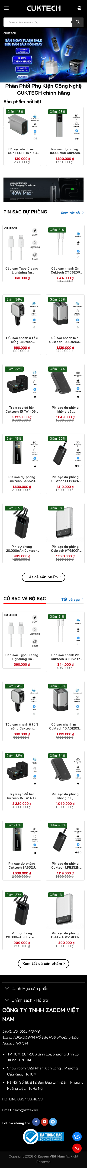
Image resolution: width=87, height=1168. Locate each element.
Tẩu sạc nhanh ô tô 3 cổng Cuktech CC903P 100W (21, 340)
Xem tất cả (70, 213)
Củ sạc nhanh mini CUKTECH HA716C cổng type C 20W (22, 151)
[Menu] (6, 8)
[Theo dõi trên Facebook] (36, 1122)
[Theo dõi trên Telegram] (53, 1122)
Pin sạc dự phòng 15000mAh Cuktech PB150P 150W (65, 151)
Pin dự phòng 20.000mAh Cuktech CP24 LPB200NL (21, 549)
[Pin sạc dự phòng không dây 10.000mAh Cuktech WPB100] (65, 383)
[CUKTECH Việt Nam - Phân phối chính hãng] (43, 8)
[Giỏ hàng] (79, 8)
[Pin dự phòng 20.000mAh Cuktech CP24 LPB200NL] (22, 522)
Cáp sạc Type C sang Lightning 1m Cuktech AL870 (21, 270)
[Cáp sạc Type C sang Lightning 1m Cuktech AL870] (22, 244)
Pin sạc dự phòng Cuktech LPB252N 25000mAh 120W (65, 479)
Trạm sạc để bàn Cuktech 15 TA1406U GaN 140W (22, 410)
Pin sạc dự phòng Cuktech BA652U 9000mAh (21, 479)
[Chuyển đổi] (6, 989)
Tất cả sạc (70, 599)
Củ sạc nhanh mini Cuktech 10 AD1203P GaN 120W (65, 340)
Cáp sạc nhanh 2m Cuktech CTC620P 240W (65, 270)
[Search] (78, 22)
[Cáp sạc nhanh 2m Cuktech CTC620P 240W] (65, 244)
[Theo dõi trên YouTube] (44, 1122)
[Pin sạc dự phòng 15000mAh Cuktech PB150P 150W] (64, 125)
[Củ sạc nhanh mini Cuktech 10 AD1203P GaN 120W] (65, 314)
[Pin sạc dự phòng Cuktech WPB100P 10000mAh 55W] (65, 522)
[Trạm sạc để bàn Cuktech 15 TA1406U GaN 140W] (22, 383)
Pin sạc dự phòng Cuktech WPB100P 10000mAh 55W (65, 549)
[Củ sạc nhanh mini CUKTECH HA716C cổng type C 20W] (22, 125)
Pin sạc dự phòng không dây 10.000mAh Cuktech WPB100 (65, 410)
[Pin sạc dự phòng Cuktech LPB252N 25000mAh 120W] (65, 453)
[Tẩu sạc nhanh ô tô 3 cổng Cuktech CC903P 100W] (22, 314)
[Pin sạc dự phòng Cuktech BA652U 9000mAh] (22, 453)
